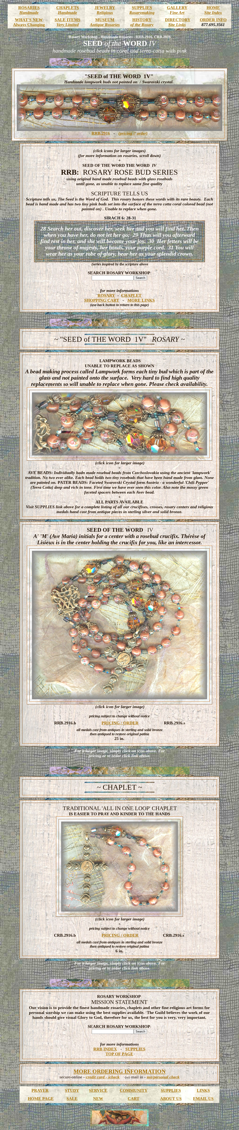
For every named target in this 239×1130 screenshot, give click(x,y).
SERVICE (98, 1090)
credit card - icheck (103, 1077)
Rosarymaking (142, 12)
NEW (98, 1098)
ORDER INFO (213, 19)
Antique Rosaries (105, 24)
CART (133, 1098)
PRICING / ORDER (120, 723)
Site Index (213, 12)
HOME (213, 7)
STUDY (72, 1090)
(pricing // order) (133, 133)
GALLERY (177, 7)
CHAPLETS (67, 7)
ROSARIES (29, 7)
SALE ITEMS (67, 19)
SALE (72, 1098)
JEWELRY (105, 7)
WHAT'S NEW (29, 19)
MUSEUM (104, 19)
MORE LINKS (141, 300)
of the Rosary (142, 24)
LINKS (203, 1090)
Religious (105, 12)
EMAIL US (203, 1098)
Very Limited (67, 24)
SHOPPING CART (101, 300)
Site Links (177, 24)
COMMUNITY (134, 1090)
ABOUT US (171, 1098)
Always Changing (29, 24)
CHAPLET (131, 295)
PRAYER (40, 1090)
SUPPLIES (142, 7)
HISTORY (141, 19)
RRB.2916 (100, 133)
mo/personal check (163, 1077)
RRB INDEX (105, 1049)
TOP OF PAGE (119, 1054)
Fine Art (177, 12)
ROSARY (106, 295)
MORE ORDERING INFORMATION (119, 1071)
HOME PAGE (41, 1098)
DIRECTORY (177, 19)
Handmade (29, 12)
